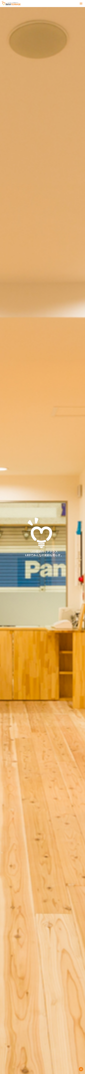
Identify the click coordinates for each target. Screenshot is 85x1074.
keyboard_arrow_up (81, 1069)
